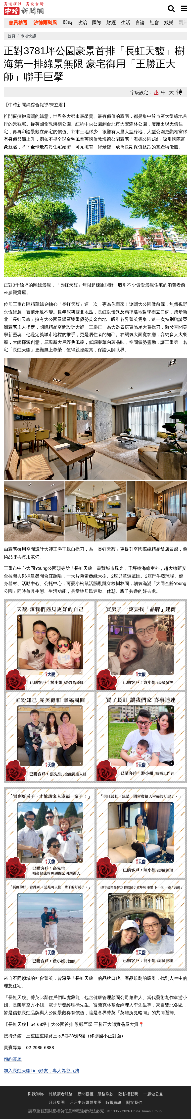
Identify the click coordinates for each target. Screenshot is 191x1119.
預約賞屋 (13, 1059)
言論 (140, 22)
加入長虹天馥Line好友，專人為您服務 (41, 1070)
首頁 (11, 36)
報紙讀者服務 (61, 1094)
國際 (96, 22)
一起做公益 (153, 1094)
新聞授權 (86, 1094)
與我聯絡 (36, 1094)
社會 (154, 22)
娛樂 (169, 22)
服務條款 (105, 1094)
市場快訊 (28, 36)
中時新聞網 (24, 8)
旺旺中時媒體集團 (85, 1102)
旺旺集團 (57, 1102)
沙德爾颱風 (45, 22)
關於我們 (134, 1102)
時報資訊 (113, 1102)
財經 (111, 22)
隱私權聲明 (128, 1094)
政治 (82, 22)
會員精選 (18, 22)
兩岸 (183, 22)
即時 (68, 22)
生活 (125, 22)
